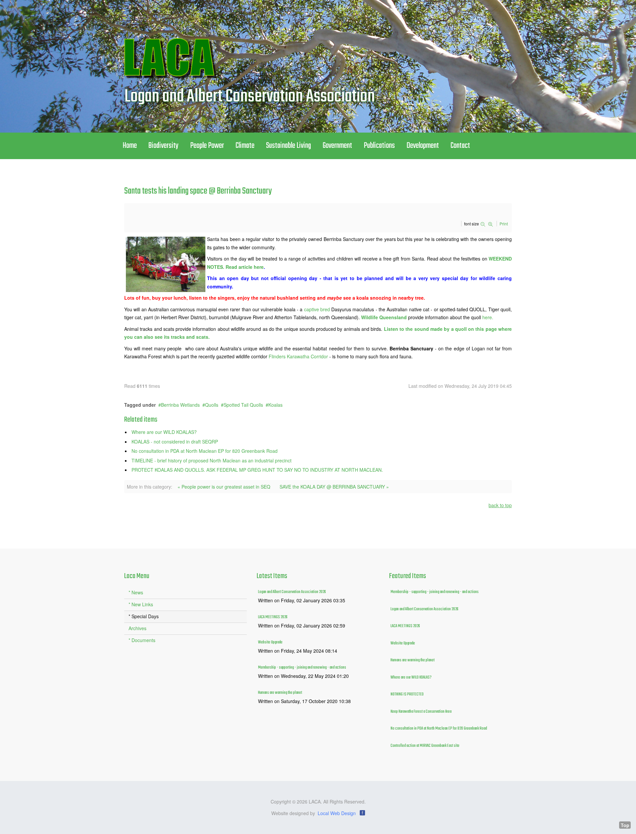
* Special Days (144, 616)
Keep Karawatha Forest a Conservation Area (421, 711)
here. (487, 317)
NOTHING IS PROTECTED (407, 694)
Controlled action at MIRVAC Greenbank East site (425, 746)
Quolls (211, 404)
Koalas (275, 404)
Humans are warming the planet (280, 692)
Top (625, 825)
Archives (137, 628)
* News (136, 592)
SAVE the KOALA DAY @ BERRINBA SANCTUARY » (334, 486)
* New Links (141, 604)
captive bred (318, 309)
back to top (500, 505)
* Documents (142, 640)
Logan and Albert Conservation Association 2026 (292, 592)
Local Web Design (337, 813)
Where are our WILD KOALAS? (164, 432)
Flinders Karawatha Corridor (299, 356)
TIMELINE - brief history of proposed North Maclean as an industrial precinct (212, 460)
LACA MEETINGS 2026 (273, 617)
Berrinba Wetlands (180, 404)
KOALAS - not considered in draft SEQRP (175, 441)
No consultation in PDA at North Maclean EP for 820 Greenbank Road (205, 450)
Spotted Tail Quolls (243, 404)
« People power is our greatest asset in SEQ (224, 486)
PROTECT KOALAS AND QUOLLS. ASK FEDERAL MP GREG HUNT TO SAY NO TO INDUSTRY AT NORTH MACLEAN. (257, 469)
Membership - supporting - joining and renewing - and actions (302, 667)
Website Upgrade (270, 642)
